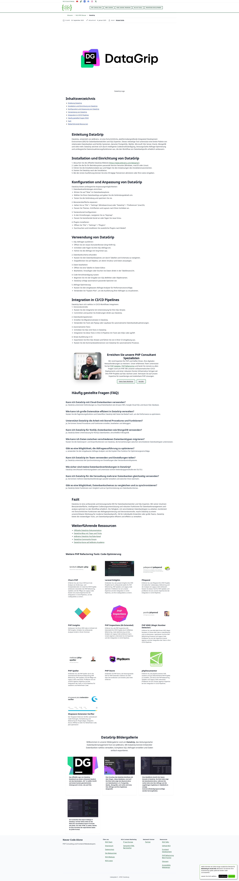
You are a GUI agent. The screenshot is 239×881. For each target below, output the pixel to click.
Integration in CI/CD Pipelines (78, 115)
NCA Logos (109, 861)
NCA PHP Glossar (81, 15)
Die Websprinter (111, 853)
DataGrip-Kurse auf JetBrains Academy (89, 542)
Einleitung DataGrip (75, 103)
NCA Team (108, 842)
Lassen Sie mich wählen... (209, 876)
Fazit (69, 121)
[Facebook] (88, 1)
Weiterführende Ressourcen (78, 124)
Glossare (70, 15)
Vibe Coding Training (123, 7)
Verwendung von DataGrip (77, 112)
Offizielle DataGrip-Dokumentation (87, 530)
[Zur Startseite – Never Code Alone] (66, 7)
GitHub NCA (166, 846)
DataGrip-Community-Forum (85, 539)
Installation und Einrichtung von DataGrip (82, 106)
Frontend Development (153, 7)
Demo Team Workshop (126, 381)
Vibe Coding (109, 7)
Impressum (109, 846)
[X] (96, 1)
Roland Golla (120, 20)
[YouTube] (77, 1)
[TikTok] (81, 1)
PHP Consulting (96, 7)
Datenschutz (109, 849)
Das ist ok (232, 876)
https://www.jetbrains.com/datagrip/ (124, 163)
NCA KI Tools (138, 7)
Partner (148, 842)
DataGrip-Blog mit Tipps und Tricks (88, 533)
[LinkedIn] (85, 1)
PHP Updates (115, 366)
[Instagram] (92, 1)
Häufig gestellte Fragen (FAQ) (78, 118)
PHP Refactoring (128, 366)
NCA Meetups (110, 857)
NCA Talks (165, 842)
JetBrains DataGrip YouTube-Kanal (87, 536)
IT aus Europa (128, 842)
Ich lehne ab (223, 876)
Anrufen (141, 381)
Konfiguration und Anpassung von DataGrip (83, 109)
